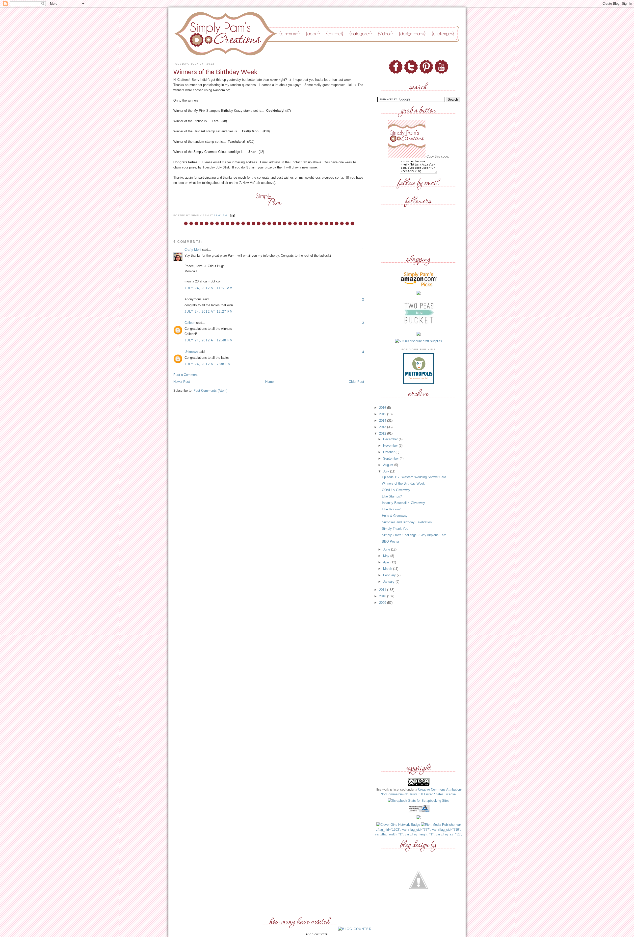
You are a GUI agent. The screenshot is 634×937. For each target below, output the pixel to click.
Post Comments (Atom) (210, 390)
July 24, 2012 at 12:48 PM (209, 340)
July (386, 471)
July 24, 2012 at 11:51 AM (209, 288)
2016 (383, 408)
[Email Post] (232, 215)
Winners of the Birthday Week (403, 483)
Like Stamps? (392, 496)
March (388, 569)
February (390, 575)
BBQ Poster (390, 541)
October (389, 452)
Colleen (190, 323)
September (391, 458)
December (391, 439)
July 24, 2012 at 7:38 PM (208, 364)
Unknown (191, 352)
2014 (383, 420)
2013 (383, 427)
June (387, 549)
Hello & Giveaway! (395, 516)
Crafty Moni (193, 249)
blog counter (317, 934)
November (391, 445)
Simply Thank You (395, 528)
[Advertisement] (418, 684)
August (388, 465)
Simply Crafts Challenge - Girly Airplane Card (414, 535)
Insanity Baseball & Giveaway (403, 503)
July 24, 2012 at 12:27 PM (209, 311)
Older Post (356, 382)
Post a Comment (185, 375)
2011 (383, 590)
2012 (383, 433)
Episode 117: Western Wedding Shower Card (414, 477)
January (389, 581)
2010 (383, 596)
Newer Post (181, 382)
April (387, 562)
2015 (383, 414)
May (386, 556)
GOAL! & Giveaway (396, 490)
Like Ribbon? (391, 509)
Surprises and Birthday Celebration (407, 522)
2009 (383, 603)
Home (269, 382)
